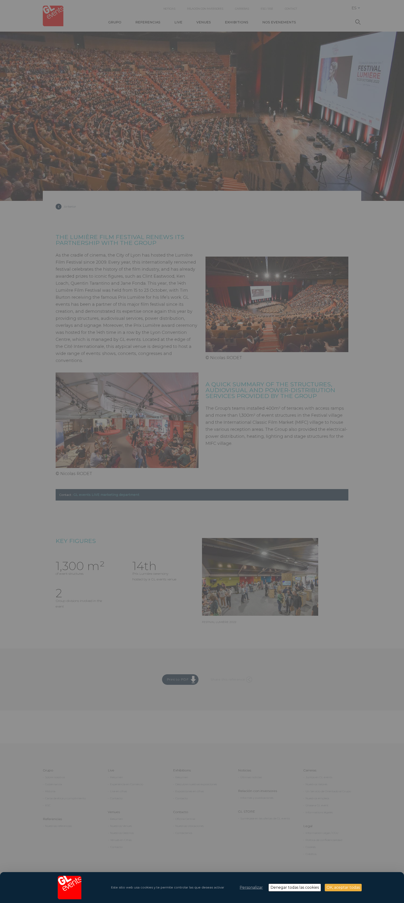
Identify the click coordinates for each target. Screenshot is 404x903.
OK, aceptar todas (343, 887)
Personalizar (251, 887)
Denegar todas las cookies (295, 887)
